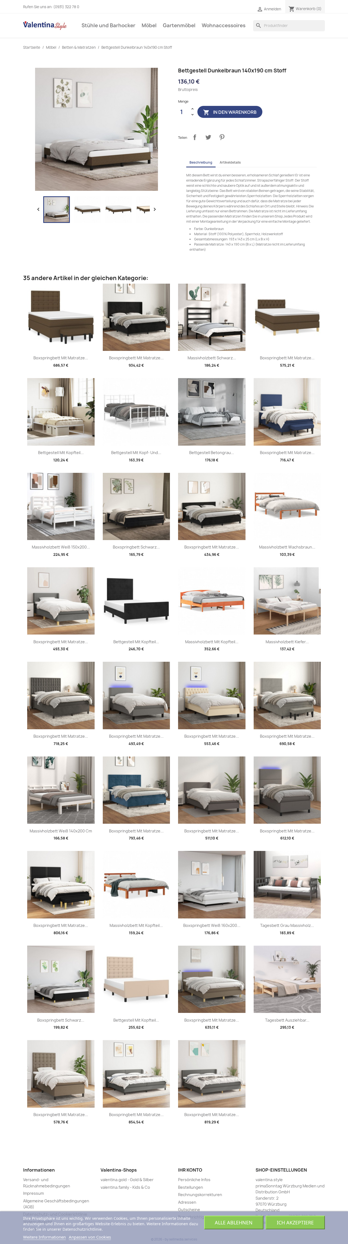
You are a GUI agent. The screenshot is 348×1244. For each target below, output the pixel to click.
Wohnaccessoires (224, 25)
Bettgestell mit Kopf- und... (136, 452)
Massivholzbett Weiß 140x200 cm (61, 831)
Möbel (149, 25)
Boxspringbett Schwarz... (136, 547)
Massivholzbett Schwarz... (212, 357)
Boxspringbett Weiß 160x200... (211, 925)
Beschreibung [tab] (200, 162)
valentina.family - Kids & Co (125, 1187)
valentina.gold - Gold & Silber (127, 1179)
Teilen (194, 137)
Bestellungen (190, 1187)
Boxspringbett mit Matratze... (60, 357)
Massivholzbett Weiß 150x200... (61, 547)
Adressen (187, 1202)
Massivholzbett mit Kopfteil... (211, 641)
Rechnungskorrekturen (200, 1194)
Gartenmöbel (179, 25)
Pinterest (221, 137)
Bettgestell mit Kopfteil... (61, 452)
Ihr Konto (190, 1170)
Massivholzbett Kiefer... (287, 641)
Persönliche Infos (194, 1179)
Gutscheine (189, 1209)
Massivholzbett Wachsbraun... (287, 547)
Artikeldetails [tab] (230, 162)
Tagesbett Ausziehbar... (287, 1020)
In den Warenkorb (230, 112)
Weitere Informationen (44, 1237)
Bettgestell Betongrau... (211, 452)
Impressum (33, 1193)
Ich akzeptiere (295, 1222)
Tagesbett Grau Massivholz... (287, 925)
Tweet (208, 137)
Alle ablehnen (234, 1222)
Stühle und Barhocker (108, 25)
